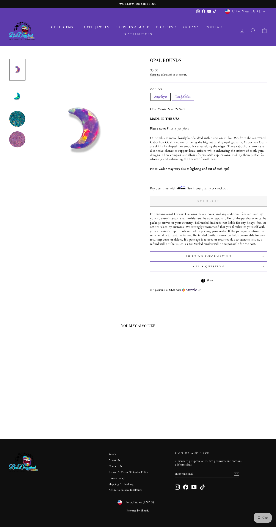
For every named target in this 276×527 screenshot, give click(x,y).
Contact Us (115, 466)
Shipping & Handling (121, 484)
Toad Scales (183, 97)
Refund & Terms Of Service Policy (128, 472)
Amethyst (160, 97)
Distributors (138, 34)
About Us (114, 460)
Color (156, 89)
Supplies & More (132, 27)
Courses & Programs (177, 27)
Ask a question (208, 266)
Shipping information (208, 256)
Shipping (155, 74)
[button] (208, 290)
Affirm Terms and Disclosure (125, 490)
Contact (215, 27)
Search (112, 454)
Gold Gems (62, 27)
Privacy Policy (117, 478)
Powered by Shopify (138, 510)
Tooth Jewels (94, 27)
